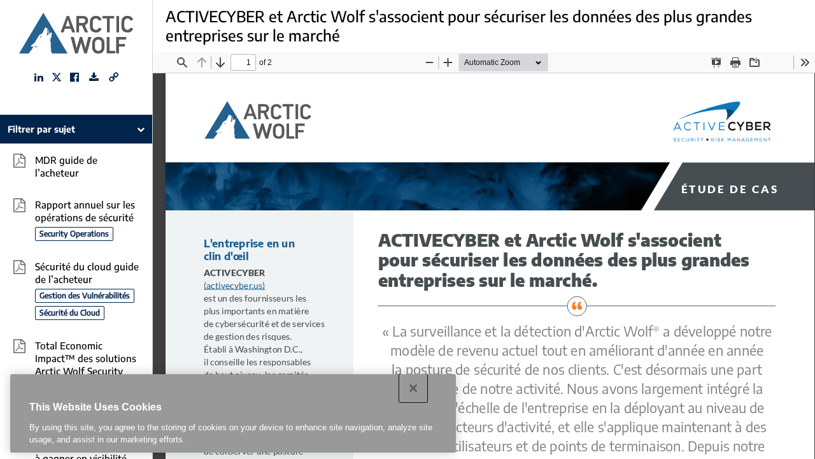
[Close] (413, 388)
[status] (243, 62)
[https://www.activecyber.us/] (234, 285)
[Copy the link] (114, 77)
